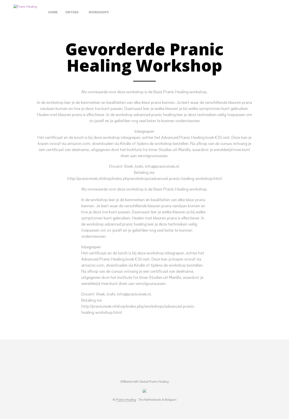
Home (53, 12)
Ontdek (72, 12)
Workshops (99, 12)
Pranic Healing (126, 400)
